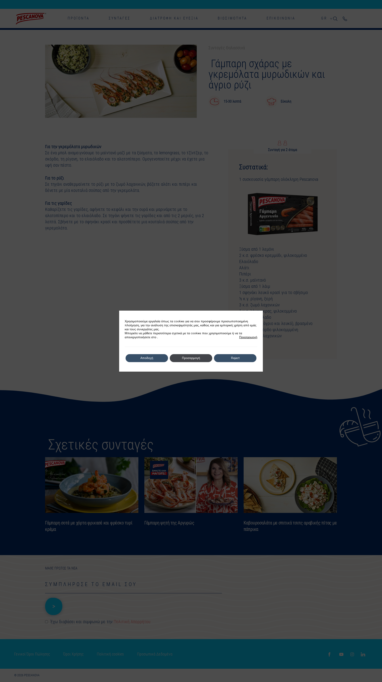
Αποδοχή (146, 358)
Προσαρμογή (248, 337)
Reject (235, 358)
